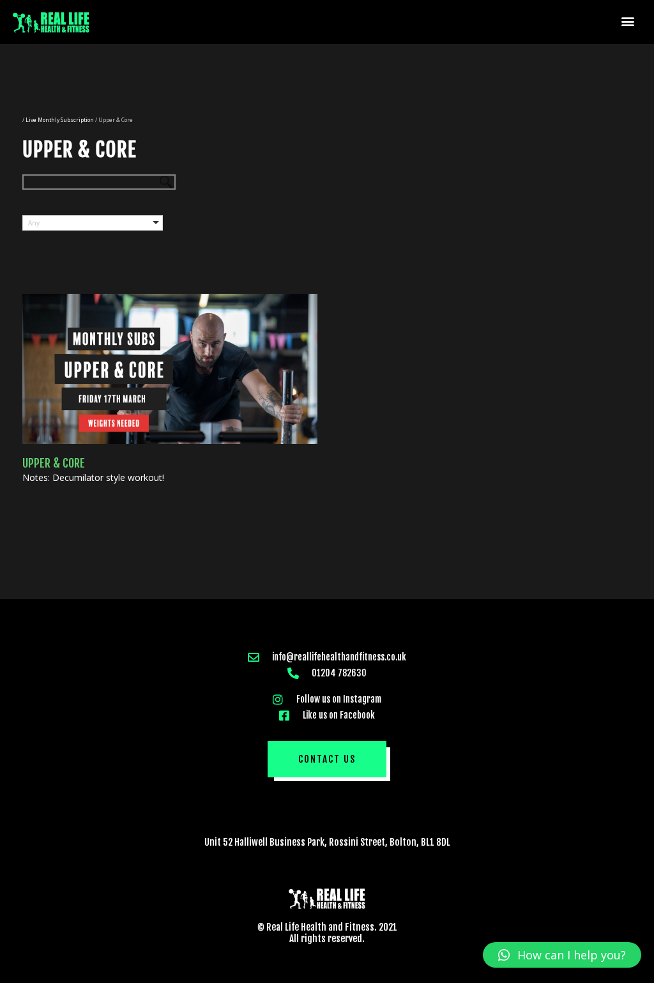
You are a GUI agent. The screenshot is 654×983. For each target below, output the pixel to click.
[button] (628, 20)
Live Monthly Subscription (60, 119)
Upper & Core (53, 463)
